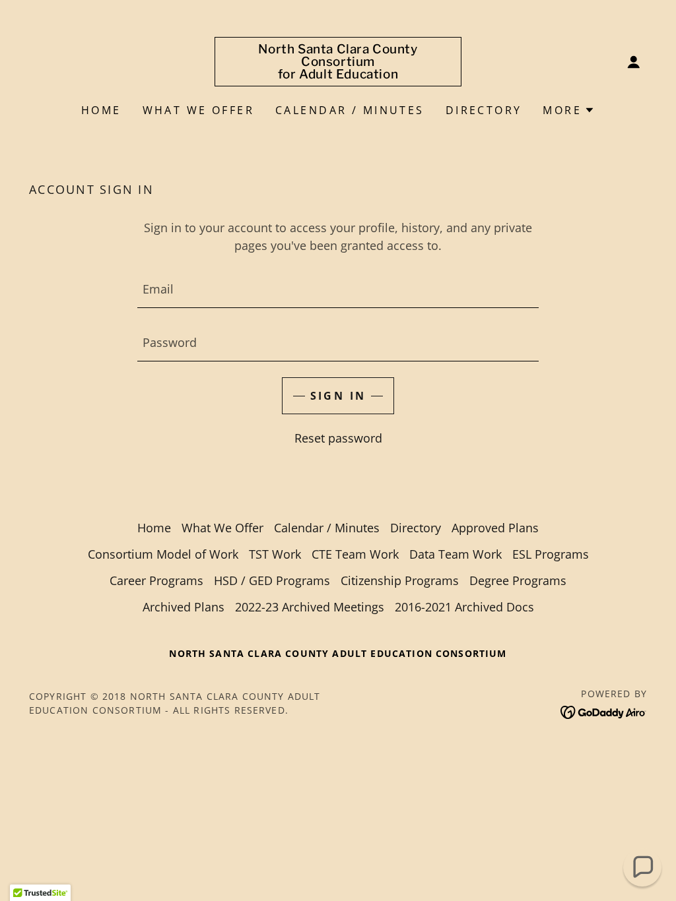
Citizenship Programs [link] (400, 580)
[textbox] (338, 289)
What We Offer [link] (199, 110)
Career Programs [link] (156, 580)
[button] (634, 62)
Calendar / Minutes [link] (349, 110)
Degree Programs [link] (517, 580)
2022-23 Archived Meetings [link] (309, 607)
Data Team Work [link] (455, 554)
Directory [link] (484, 110)
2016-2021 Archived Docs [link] (464, 607)
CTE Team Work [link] (355, 554)
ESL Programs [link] (550, 554)
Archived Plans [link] (183, 607)
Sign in (338, 395)
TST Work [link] (275, 554)
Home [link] (101, 110)
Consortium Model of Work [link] (163, 554)
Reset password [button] (338, 438)
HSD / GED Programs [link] (272, 580)
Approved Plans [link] (495, 528)
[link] (338, 74)
